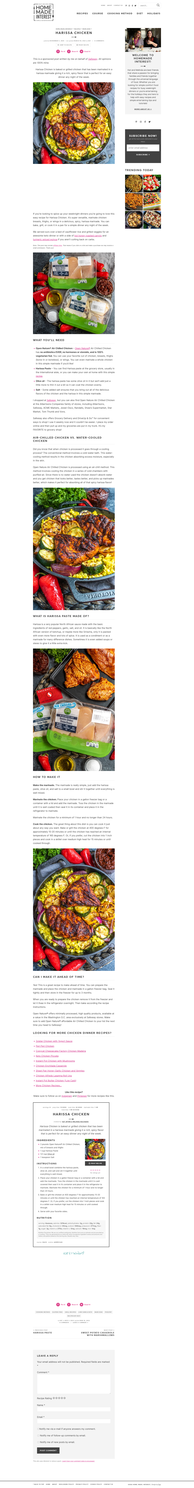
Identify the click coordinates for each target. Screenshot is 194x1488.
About (109, 5)
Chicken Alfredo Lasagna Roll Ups (54, 1075)
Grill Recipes (70, 1312)
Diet (140, 13)
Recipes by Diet (74, 1316)
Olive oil (50, 1154)
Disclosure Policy (66, 1484)
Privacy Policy (82, 1484)
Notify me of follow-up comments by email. (63, 1435)
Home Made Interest (64, 29)
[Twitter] (135, 6)
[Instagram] (129, 6)
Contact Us (118, 5)
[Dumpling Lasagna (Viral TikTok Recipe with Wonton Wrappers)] (152, 220)
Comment (43, 1372)
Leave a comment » (80, 1322)
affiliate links (57, 245)
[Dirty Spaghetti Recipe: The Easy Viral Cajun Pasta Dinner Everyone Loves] (134, 183)
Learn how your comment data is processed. (78, 1461)
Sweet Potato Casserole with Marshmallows (98, 1332)
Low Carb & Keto (85, 1312)
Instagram (67, 1096)
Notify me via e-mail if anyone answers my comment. (67, 1429)
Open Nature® (82, 348)
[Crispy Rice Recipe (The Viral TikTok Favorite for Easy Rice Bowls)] (134, 202)
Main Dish (86, 29)
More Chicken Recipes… (49, 1085)
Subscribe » (143, 155)
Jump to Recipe (66, 45)
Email (40, 1417)
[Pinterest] (126, 6)
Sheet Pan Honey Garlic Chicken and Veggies (60, 1070)
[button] (91, 1170)
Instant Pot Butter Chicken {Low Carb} (56, 1080)
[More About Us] (143, 40)
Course (97, 13)
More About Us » (143, 109)
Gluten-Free (57, 1312)
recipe (39, 376)
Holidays (153, 13)
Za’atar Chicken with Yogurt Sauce (54, 1041)
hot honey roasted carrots (88, 235)
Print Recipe (84, 45)
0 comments (99, 41)
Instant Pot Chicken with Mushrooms (55, 1061)
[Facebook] (132, 6)
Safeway (92, 59)
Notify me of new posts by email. (57, 1442)
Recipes (82, 13)
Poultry (108, 1312)
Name (41, 1405)
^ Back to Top (38, 1484)
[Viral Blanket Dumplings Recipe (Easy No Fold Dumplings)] (134, 220)
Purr (159, 1484)
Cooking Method (119, 13)
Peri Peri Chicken (45, 1046)
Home (103, 5)
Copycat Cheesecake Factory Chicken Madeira (61, 1051)
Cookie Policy (96, 1484)
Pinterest (82, 1096)
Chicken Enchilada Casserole (51, 1065)
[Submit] (158, 5)
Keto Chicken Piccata (47, 1056)
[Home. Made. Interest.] (43, 12)
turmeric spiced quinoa (45, 239)
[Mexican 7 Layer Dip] (152, 202)
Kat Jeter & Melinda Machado (75, 1122)
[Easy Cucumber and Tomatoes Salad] (152, 183)
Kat (89, 41)
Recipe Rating (44, 1398)
